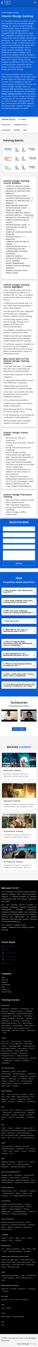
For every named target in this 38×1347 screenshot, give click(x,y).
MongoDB (26, 1060)
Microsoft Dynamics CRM (9, 1135)
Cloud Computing (7, 1219)
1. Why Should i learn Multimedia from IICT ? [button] (18, 591)
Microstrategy (6, 1074)
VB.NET (11, 1128)
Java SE (4, 1117)
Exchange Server (28, 1138)
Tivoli (29, 1166)
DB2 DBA (33, 1058)
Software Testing (7, 1187)
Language (4, 1234)
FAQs (25, 130)
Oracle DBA (27, 1041)
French (11, 1238)
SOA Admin (18, 1175)
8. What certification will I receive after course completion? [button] (18, 675)
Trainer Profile (21, 125)
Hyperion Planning (7, 1180)
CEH (27, 1148)
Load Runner (23, 1191)
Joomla (31, 1094)
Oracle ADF (25, 1177)
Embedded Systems (8, 1148)
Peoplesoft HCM (22, 1055)
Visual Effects (29, 1025)
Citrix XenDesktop (18, 1316)
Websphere (5, 1166)
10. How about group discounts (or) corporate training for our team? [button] (19, 685)
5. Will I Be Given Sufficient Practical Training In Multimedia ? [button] (18, 611)
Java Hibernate (30, 1110)
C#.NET (3, 1128)
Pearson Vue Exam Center (9, 1260)
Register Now (6, 992)
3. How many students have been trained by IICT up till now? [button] (18, 601)
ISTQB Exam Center (26, 1260)
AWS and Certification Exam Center (12, 1222)
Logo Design (25, 1020)
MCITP (3, 1280)
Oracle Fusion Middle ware (10, 1172)
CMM (33, 1249)
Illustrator (20, 1018)
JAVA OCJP (31, 1112)
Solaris (24, 1151)
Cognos (15, 1076)
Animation (14, 1008)
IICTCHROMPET (10, 953)
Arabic (23, 1238)
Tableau (12, 1081)
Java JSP (11, 1117)
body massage (16, 1328)
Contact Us (5, 989)
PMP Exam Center (13, 1267)
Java (2, 1106)
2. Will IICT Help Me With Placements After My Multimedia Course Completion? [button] (17, 643)
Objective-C (22, 1289)
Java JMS (14, 1115)
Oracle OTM (23, 1053)
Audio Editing (6, 1025)
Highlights (6, 125)
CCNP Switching (8, 1278)
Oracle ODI (19, 1182)
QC (11, 1195)
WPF (19, 1138)
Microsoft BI (22, 1071)
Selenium (32, 1191)
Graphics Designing (8, 1018)
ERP (2, 1321)
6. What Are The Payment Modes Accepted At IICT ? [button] (17, 664)
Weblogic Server (7, 1175)
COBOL (32, 1162)
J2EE (11, 1110)
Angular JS (5, 1099)
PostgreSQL (5, 1063)
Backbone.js (21, 1101)
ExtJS (29, 1099)
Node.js (13, 1099)
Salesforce (5, 1224)
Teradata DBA (8, 1060)
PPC (32, 1096)
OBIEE (13, 1071)
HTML (3, 1094)
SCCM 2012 (11, 1133)
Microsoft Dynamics (24, 1133)
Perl (11, 1153)
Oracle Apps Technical (8, 1048)
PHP (2, 1304)
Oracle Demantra (7, 1051)
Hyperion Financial (22, 1180)
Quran (29, 1238)
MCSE (33, 1148)
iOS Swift (13, 1289)
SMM (13, 1096)
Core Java (4, 1110)
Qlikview (4, 1081)
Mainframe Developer (8, 1162)
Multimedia (5, 1005)
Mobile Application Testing (23, 1195)
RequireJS (11, 1101)
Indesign (29, 1018)
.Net (2, 1125)
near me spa (6, 1328)
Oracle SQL (5, 1041)
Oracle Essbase (29, 1182)
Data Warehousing (7, 1068)
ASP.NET (18, 1128)
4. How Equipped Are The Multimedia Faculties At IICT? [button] (16, 654)
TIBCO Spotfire (6, 1083)
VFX (19, 1023)
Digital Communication (24, 1013)
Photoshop (5, 1008)
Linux (10, 1151)
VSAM (3, 1164)
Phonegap (31, 1289)
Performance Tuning (8, 1058)
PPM (29, 1249)
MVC (9, 1138)
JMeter (18, 1193)
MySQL (8, 1308)
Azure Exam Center (23, 1262)
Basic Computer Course (22, 1028)
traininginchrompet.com (17, 1338)
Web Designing (6, 1091)
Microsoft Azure (6, 1229)
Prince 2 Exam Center (8, 1262)
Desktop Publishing (8, 1013)
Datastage (12, 1078)
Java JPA (30, 1115)
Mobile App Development (10, 1285)
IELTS (11, 1240)
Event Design (17, 1016)
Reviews (17, 130)
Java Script (16, 1094)
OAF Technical (23, 1048)
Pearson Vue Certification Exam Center (15, 1256)
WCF (14, 1138)
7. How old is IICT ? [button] (11, 621)
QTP (15, 1191)
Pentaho (15, 1086)
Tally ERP (25, 1146)
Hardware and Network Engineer (12, 1204)
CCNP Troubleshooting (24, 1278)
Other (3, 1143)
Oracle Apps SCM (29, 1046)
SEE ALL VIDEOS (18, 729)
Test (2, 1325)
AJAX (5, 1151)
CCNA (23, 1275)
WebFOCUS (27, 1083)
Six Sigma (27, 1251)
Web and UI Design (18, 1030)
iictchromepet (10, 956)
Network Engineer (15, 1209)
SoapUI (25, 1193)
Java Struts (19, 1110)
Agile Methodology (15, 1251)
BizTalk (18, 1146)
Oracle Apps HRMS (14, 1046)
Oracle (3, 1038)
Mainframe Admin (23, 1164)
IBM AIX (20, 1162)
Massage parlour (27, 1328)
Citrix (3, 1313)
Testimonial (5, 984)
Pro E (17, 1299)
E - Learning (15, 1020)
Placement (6, 130)
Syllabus (22, 119)
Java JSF (22, 1115)
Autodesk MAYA (17, 1025)
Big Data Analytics (19, 1074)
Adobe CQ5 (22, 1099)
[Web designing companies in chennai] (32, 1344)
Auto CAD (4, 1296)
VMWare (10, 1227)
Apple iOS (4, 1289)
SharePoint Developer (18, 1130)
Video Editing (27, 1023)
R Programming (26, 1081)
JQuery (3, 1101)
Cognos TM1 (23, 1076)
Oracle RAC (5, 1043)
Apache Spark (6, 1086)
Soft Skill (18, 1240)
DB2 (9, 1164)
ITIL (2, 1249)
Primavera (24, 1299)
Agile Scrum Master (13, 1249)
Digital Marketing (23, 1096)
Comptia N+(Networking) (19, 1214)
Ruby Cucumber (8, 1193)
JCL (26, 1162)
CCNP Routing (31, 1275)
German (4, 1238)
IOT (17, 1081)
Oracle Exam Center (18, 1264)
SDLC (5, 1251)
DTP (4, 1033)
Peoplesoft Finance (8, 1055)
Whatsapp (9, 963)
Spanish (4, 1240)
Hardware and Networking (10, 1275)
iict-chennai (10, 946)
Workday (18, 1227)
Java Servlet (7, 1112)
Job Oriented (5, 1201)
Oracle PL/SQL (16, 1041)
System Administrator (17, 1206)
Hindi (17, 1238)
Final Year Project (7, 1146)
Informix (17, 1060)
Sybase (14, 1053)
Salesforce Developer (18, 1224)
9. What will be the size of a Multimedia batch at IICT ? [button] (15, 630)
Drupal (24, 1094)
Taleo (31, 1048)
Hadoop (31, 1078)
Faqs (3, 987)
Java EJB (6, 1115)
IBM (2, 1158)
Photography (6, 1030)
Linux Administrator (20, 1211)
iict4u (7, 950)
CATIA (11, 1299)
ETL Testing (22, 1078)
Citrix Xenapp (5, 1316)
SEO (2, 1096)
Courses (4, 982)
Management (6, 1245)
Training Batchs (8, 119)
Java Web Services (19, 1112)
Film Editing (27, 1016)
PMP (23, 1249)
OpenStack (27, 1227)
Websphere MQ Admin (18, 1166)
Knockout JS (31, 1101)
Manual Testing (6, 1191)
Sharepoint (5, 1130)
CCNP (3, 1272)
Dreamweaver (6, 1016)
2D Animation (24, 1008)
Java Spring (20, 1117)
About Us (4, 980)
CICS (14, 1164)
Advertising (31, 1030)
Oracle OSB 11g (14, 1177)
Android (5, 1291)
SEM (8, 1096)
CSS (9, 1094)
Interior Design (6, 1028)
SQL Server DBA (22, 1058)
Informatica (5, 1071)
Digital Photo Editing (8, 1023)
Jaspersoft (17, 1083)
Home (3, 977)
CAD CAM (4, 1299)
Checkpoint (20, 1148)
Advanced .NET (28, 1128)
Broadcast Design (16, 1011)
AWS (28, 1222)
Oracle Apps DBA (17, 1043)
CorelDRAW (28, 1011)
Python (17, 1151)
